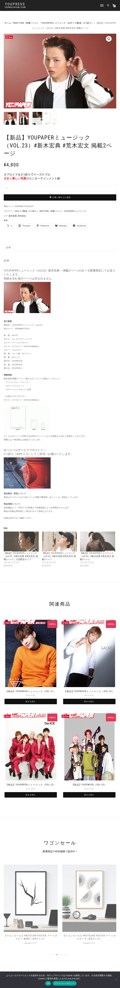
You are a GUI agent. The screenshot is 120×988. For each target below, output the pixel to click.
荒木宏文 (22, 215)
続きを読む (31, 701)
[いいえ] (116, 979)
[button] (109, 39)
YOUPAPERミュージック (53, 22)
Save (8, 623)
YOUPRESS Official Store (15, 7)
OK (48, 983)
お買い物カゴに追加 (61, 197)
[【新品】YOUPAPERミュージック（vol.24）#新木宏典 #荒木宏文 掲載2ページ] (59, 542)
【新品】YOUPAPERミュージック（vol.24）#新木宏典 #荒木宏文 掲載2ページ (59, 556)
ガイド (13, 517)
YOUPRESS (15, 4)
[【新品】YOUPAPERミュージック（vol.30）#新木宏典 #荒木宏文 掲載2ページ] (97, 542)
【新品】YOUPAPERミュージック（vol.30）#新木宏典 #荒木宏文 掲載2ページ (97, 556)
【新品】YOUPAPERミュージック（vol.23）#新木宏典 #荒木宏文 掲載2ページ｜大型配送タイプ (21, 556)
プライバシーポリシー (64, 983)
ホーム (7, 22)
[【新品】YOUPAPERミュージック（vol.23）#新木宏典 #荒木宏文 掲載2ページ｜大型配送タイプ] (21, 542)
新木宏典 (13, 215)
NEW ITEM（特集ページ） (26, 22)
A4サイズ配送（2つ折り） (81, 22)
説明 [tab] (8, 247)
